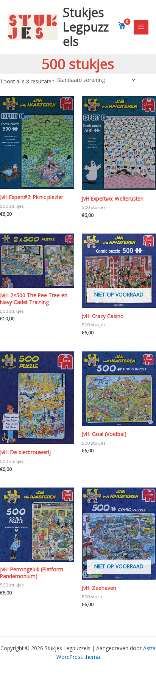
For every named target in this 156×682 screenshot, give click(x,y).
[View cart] (122, 25)
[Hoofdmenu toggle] (141, 27)
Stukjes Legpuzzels (86, 27)
